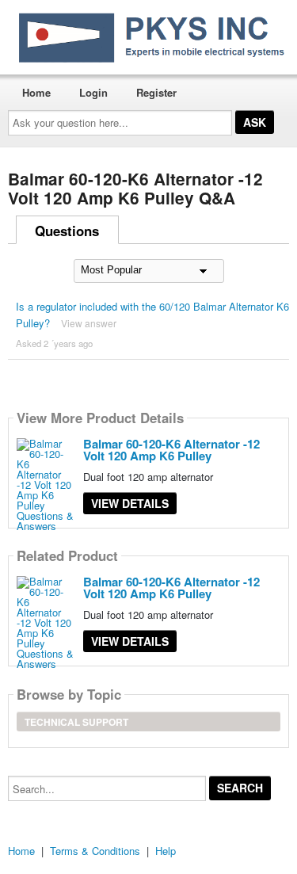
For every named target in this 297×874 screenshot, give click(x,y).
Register (156, 92)
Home (36, 92)
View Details (130, 503)
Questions (67, 230)
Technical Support (76, 722)
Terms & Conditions (95, 850)
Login (93, 92)
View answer (88, 323)
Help (165, 850)
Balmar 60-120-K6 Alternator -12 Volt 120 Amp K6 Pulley (171, 449)
